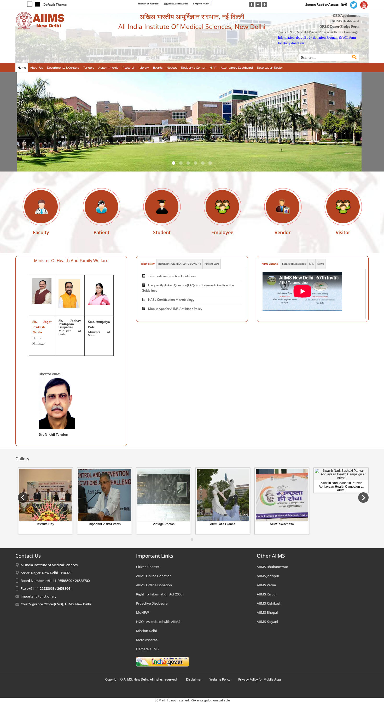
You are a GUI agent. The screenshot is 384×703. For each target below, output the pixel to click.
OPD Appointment (346, 15)
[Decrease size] (264, 4)
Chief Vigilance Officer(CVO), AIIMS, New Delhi (56, 604)
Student (162, 232)
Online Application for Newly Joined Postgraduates (184, 308)
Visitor (343, 232)
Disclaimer (194, 679)
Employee (222, 232)
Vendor (283, 232)
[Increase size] (251, 4)
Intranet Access (148, 3)
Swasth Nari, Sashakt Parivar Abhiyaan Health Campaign (319, 32)
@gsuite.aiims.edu (176, 3)
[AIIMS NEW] (40, 20)
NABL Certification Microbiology (171, 290)
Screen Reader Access (322, 4)
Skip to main (201, 3)
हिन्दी (344, 4)
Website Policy (220, 679)
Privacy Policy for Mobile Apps (260, 679)
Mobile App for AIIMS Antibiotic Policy (175, 299)
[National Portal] (162, 661)
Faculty (41, 232)
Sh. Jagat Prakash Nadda (41, 327)
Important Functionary (38, 596)
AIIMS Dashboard (345, 21)
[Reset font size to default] (258, 4)
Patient (101, 232)
